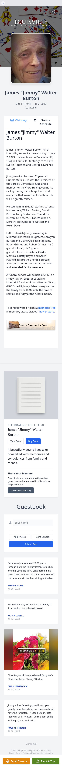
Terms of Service (39, 753)
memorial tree (46, 307)
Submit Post (31, 544)
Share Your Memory (20, 490)
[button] (31, 649)
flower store (46, 311)
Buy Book (33, 441)
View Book (15, 441)
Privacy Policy (22, 753)
